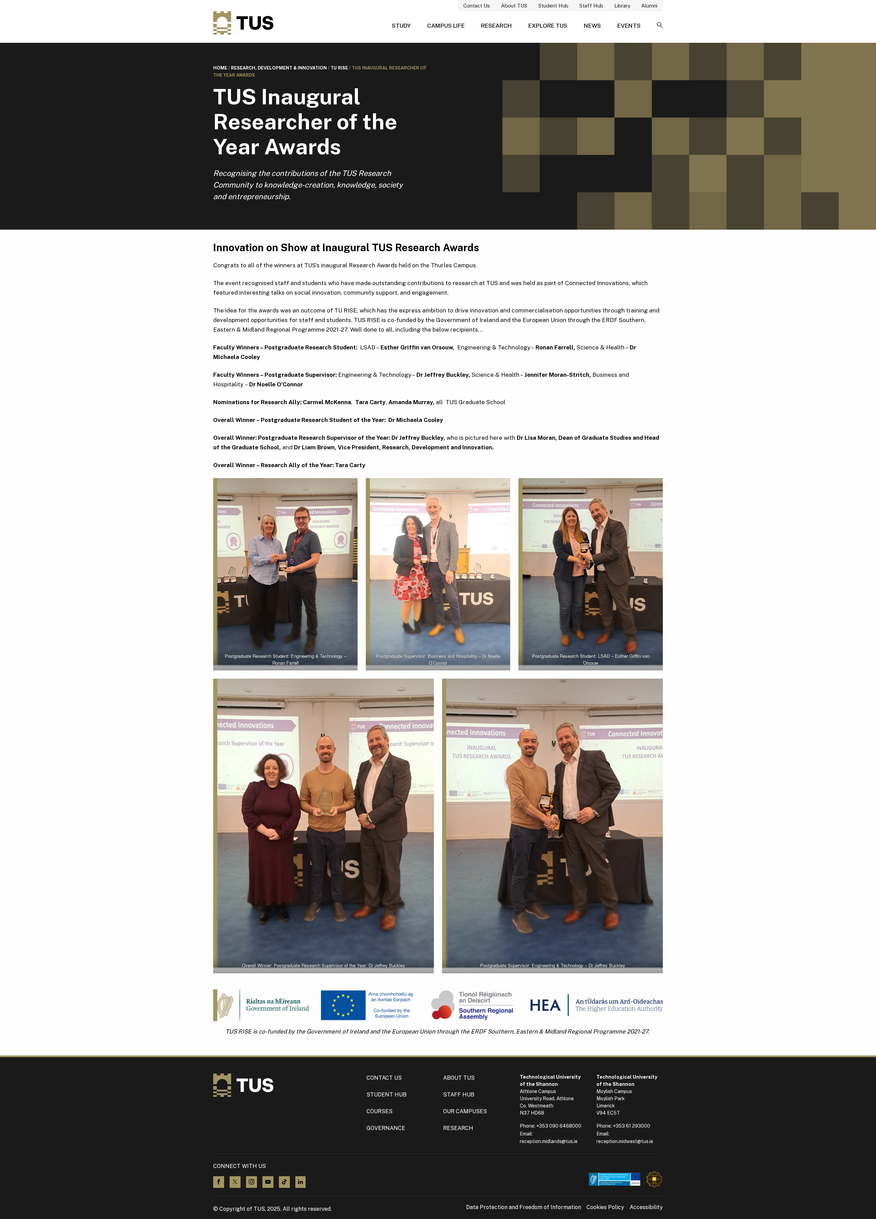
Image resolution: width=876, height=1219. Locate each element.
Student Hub (553, 6)
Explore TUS (547, 25)
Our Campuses (465, 1111)
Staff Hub (591, 6)
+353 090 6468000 (558, 1126)
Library (622, 6)
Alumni (649, 6)
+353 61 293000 (631, 1126)
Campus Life (446, 25)
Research (496, 25)
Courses (379, 1111)
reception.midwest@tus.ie (624, 1141)
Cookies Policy (605, 1207)
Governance (385, 1128)
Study (401, 25)
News (592, 25)
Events (629, 25)
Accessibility (646, 1207)
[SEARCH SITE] (660, 25)
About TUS (514, 6)
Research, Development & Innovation (279, 67)
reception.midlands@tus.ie (549, 1141)
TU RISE (339, 67)
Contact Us (476, 6)
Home (220, 67)
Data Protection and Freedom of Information (523, 1207)
